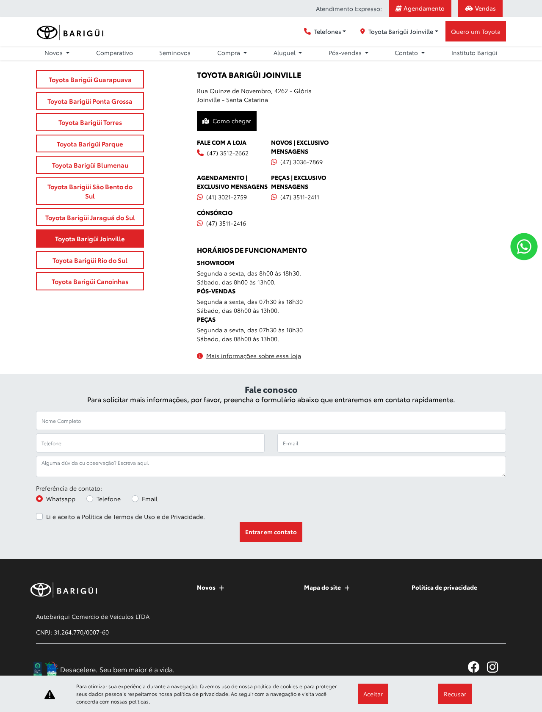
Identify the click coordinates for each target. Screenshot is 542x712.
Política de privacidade (444, 587)
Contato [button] (407, 52)
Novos (206, 587)
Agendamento (424, 8)
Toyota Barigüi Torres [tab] (90, 122)
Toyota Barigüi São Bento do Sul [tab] (90, 191)
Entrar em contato (271, 531)
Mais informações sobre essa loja (253, 355)
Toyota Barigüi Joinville (400, 31)
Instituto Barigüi (474, 52)
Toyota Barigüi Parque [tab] (90, 143)
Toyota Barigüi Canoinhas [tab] (90, 281)
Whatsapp (60, 498)
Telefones (327, 31)
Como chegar (232, 120)
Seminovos (175, 52)
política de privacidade (201, 693)
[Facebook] (477, 666)
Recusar (455, 694)
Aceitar (373, 694)
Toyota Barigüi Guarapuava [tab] (90, 79)
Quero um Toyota (476, 31)
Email (150, 498)
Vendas (485, 8)
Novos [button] (54, 52)
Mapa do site (322, 587)
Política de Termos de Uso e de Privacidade (142, 516)
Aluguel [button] (285, 52)
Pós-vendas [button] (346, 52)
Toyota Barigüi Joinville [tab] (90, 238)
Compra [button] (229, 52)
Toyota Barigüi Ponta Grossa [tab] (90, 100)
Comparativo (114, 52)
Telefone (109, 498)
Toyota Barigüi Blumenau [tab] (90, 164)
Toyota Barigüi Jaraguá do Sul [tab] (90, 217)
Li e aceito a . (125, 516)
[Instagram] (496, 666)
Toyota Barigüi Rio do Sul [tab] (90, 260)
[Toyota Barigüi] (71, 31)
